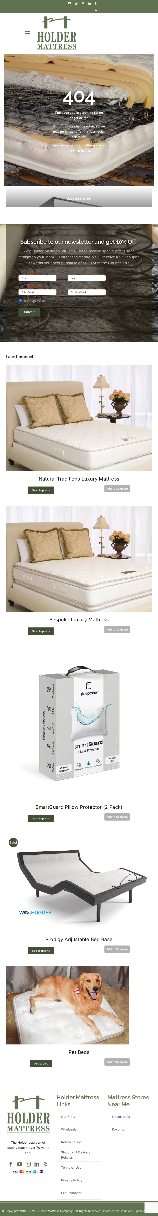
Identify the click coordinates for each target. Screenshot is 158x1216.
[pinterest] (82, 3)
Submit (29, 312)
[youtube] (69, 3)
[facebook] (63, 3)
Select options (41, 490)
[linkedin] (89, 3)
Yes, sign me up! (34, 301)
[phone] (96, 9)
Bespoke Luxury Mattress (79, 619)
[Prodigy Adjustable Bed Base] (79, 836)
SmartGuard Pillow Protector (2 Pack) (79, 807)
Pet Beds (79, 1052)
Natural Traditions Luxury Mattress (79, 479)
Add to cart (41, 1063)
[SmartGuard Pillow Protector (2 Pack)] (79, 649)
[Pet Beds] (67, 969)
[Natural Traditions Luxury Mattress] (79, 367)
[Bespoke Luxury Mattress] (79, 508)
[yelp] (96, 3)
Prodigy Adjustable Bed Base (79, 939)
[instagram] (76, 3)
